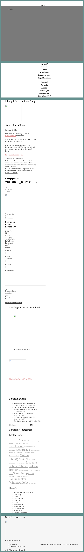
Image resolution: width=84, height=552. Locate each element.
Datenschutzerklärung (17, 546)
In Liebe (33, 452)
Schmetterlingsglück (24, 470)
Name (8, 251)
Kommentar (9, 271)
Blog (11, 9)
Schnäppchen (37, 470)
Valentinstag (26, 476)
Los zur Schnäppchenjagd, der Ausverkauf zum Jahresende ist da (25, 408)
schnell (31, 470)
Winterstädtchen (19, 482)
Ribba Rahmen (18, 466)
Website (8, 265)
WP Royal (21, 550)
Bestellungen (44, 72)
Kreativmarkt (12, 455)
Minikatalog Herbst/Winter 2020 (20, 379)
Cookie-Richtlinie (11, 173)
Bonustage (15, 443)
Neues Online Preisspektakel (23, 413)
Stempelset (19, 476)
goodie (15, 452)
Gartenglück (12, 450)
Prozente (31, 462)
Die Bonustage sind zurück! (23, 421)
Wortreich (33, 483)
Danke (20, 443)
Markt (17, 455)
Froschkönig (33, 446)
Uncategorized (19, 508)
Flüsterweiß (27, 446)
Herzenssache (27, 452)
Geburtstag (23, 449)
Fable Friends (26, 443)
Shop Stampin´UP (44, 78)
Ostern (16, 502)
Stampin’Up (31, 474)
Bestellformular (10, 136)
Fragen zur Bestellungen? (14, 155)
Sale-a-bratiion (19, 506)
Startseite (44, 67)
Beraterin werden (44, 75)
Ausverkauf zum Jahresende (23, 493)
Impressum (13, 544)
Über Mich (44, 64)
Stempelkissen (12, 476)
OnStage (17, 500)
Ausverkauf (25, 440)
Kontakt (44, 69)
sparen (11, 474)
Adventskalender (13, 441)
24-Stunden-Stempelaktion (23, 417)
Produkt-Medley (21, 463)
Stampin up (20, 473)
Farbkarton (16, 446)
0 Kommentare (9, 217)
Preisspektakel (12, 463)
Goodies (16, 496)
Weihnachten (17, 479)
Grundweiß (20, 452)
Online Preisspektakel (19, 457)
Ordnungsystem (32, 459)
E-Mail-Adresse (8, 258)
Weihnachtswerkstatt (21, 512)
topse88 (11, 214)
